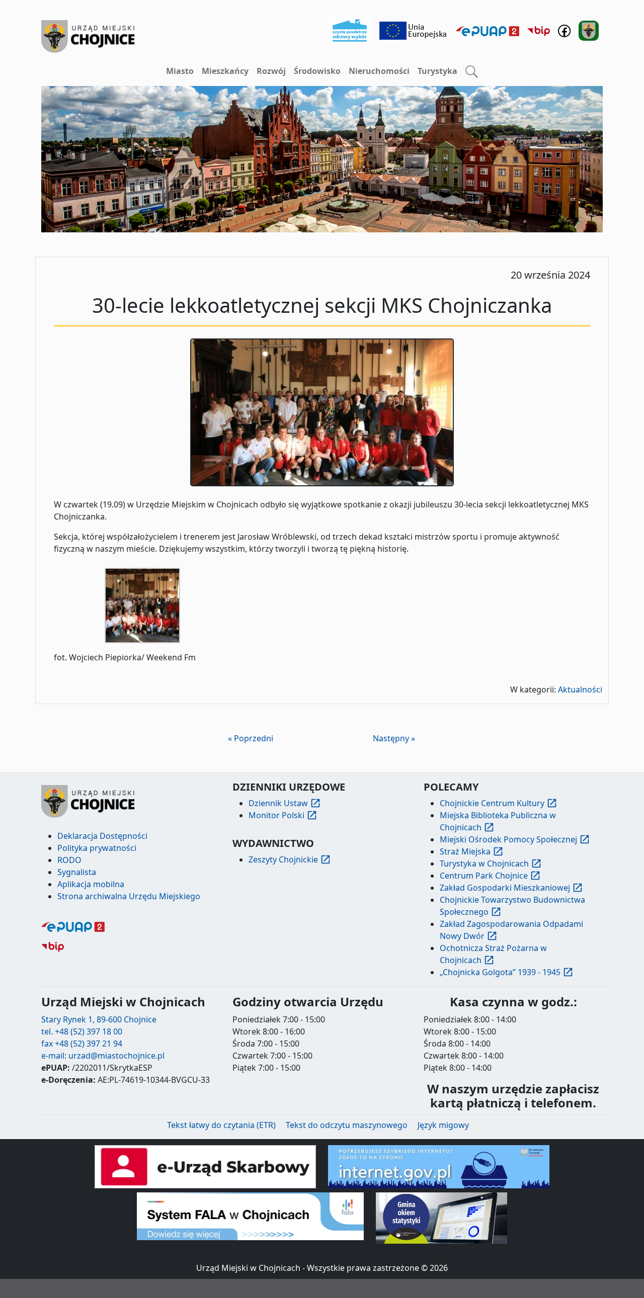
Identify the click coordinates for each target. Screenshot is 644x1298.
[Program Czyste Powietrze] (349, 29)
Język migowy (443, 1125)
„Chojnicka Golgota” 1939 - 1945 (500, 972)
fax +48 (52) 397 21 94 (81, 1043)
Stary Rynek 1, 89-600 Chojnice (98, 1019)
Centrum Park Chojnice (484, 875)
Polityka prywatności (96, 847)
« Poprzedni (250, 738)
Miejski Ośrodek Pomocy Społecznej (508, 839)
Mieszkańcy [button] (225, 70)
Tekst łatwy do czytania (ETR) (221, 1125)
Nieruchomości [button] (379, 70)
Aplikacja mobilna (90, 884)
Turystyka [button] (437, 70)
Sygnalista (76, 872)
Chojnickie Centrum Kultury (492, 803)
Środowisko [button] (317, 70)
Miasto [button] (180, 70)
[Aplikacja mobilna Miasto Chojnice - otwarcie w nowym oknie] (589, 29)
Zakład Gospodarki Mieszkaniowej (505, 887)
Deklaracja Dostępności (102, 835)
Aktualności (580, 689)
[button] (471, 71)
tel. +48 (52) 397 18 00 (81, 1031)
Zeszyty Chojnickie (283, 859)
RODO (69, 860)
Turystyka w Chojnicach (484, 863)
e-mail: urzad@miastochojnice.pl (103, 1055)
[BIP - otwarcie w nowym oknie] (538, 30)
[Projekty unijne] (413, 29)
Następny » (394, 738)
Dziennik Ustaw (278, 803)
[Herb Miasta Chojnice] (88, 36)
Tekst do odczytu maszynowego (347, 1125)
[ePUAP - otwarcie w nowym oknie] (487, 30)
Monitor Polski (276, 815)
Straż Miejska (465, 851)
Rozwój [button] (271, 70)
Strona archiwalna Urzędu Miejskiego (128, 896)
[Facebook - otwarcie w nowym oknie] (564, 29)
